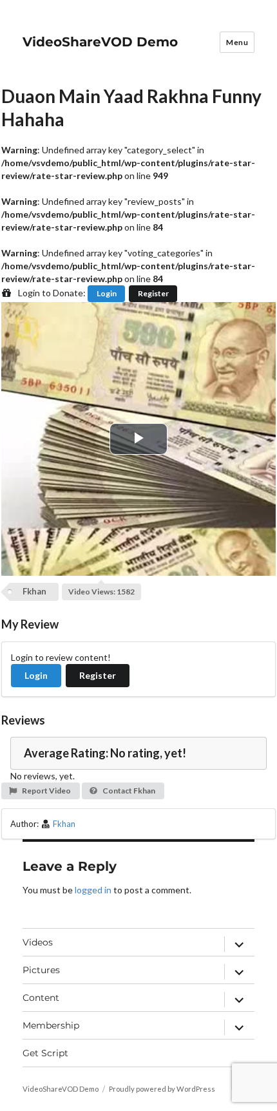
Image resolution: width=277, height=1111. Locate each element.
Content (41, 997)
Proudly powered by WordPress (162, 1089)
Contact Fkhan (128, 790)
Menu (237, 42)
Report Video (46, 790)
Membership (51, 1025)
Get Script (45, 1053)
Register (153, 293)
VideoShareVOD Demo (100, 42)
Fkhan (34, 591)
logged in (93, 889)
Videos (38, 942)
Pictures (41, 970)
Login (107, 293)
